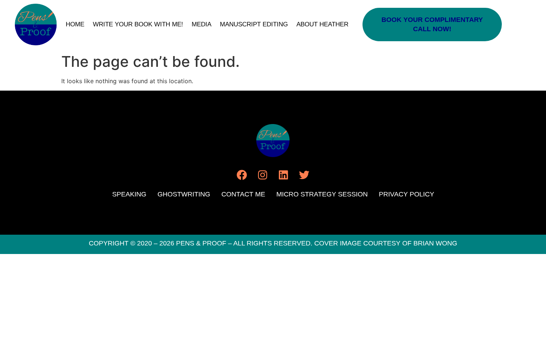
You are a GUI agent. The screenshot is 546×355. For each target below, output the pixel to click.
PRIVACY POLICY (406, 194)
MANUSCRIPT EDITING (254, 24)
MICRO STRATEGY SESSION (322, 194)
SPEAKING (129, 194)
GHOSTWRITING (183, 194)
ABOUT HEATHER (322, 24)
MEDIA (201, 24)
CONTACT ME (243, 194)
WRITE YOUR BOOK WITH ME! (138, 24)
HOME (75, 24)
